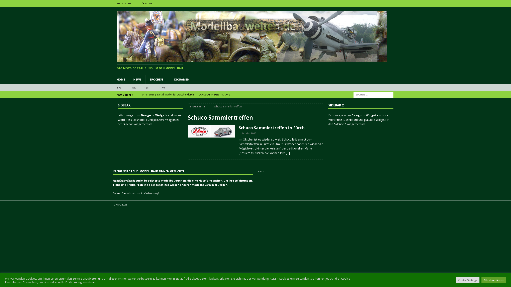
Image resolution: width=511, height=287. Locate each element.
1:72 (119, 87)
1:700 (162, 87)
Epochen (156, 79)
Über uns (147, 3)
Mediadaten (124, 3)
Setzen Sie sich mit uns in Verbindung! (136, 193)
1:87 (134, 87)
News (137, 79)
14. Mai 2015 (249, 133)
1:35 (146, 87)
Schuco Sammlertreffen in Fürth (272, 127)
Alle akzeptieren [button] (494, 280)
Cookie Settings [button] (467, 280)
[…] (288, 153)
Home (121, 79)
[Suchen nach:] (373, 94)
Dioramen (181, 79)
